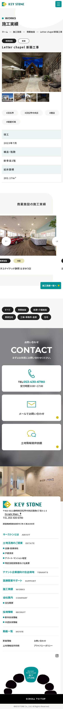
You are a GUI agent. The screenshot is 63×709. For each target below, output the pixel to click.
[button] (8, 97)
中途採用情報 (11, 622)
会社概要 (9, 602)
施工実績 (17, 31)
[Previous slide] (6, 241)
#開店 (52, 112)
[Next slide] (56, 241)
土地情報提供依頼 (11, 645)
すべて (8, 309)
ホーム (5, 31)
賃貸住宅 (9, 317)
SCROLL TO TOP (35, 699)
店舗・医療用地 (11, 548)
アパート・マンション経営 (15, 558)
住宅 (46, 317)
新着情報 (7, 640)
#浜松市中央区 (31, 112)
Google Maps (11, 514)
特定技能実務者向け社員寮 (17, 563)
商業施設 (31, 31)
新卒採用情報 (11, 617)
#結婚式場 (11, 121)
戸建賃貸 (9, 553)
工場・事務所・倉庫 (28, 317)
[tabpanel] (31, 244)
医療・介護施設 (40, 309)
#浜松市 (10, 112)
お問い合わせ (40, 640)
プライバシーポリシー (43, 645)
